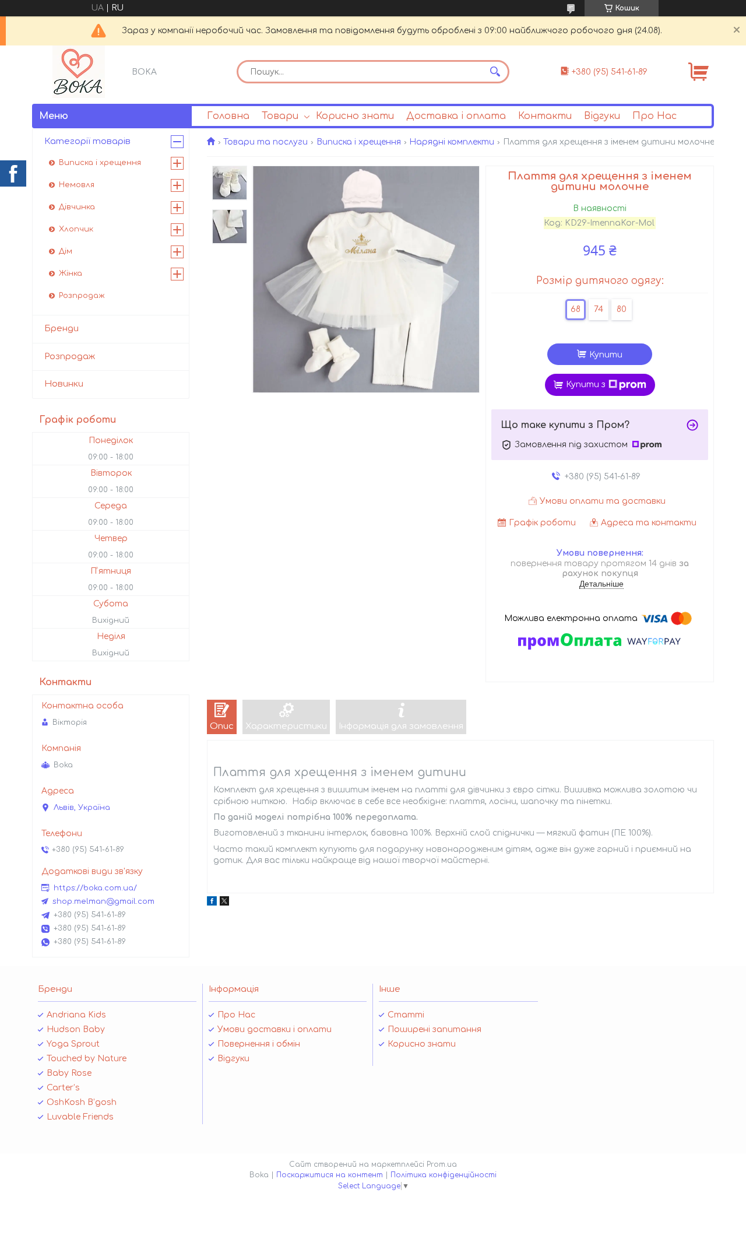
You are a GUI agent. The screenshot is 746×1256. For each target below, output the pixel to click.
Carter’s (63, 1087)
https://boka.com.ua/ (95, 888)
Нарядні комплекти (451, 142)
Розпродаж (82, 296)
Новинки (63, 384)
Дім (65, 251)
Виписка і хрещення (358, 142)
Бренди (61, 329)
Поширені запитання (434, 1029)
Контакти (545, 116)
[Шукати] (494, 71)
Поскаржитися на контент (329, 1175)
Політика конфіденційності (443, 1175)
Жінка (70, 273)
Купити (605, 354)
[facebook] (212, 903)
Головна (228, 116)
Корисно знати (355, 116)
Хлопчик (76, 229)
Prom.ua (442, 1164)
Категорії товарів (87, 141)
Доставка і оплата (456, 116)
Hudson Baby (76, 1029)
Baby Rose (69, 1073)
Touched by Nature (86, 1058)
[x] (224, 903)
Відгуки (602, 116)
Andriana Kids (76, 1015)
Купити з (586, 384)
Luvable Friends (80, 1117)
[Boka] (78, 71)
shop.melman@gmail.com (103, 901)
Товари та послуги (265, 142)
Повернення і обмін (258, 1044)
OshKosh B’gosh (82, 1102)
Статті (406, 1015)
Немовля (76, 185)
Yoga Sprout (73, 1044)
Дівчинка (77, 207)
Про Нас (654, 116)
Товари (280, 116)
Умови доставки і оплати (274, 1029)
